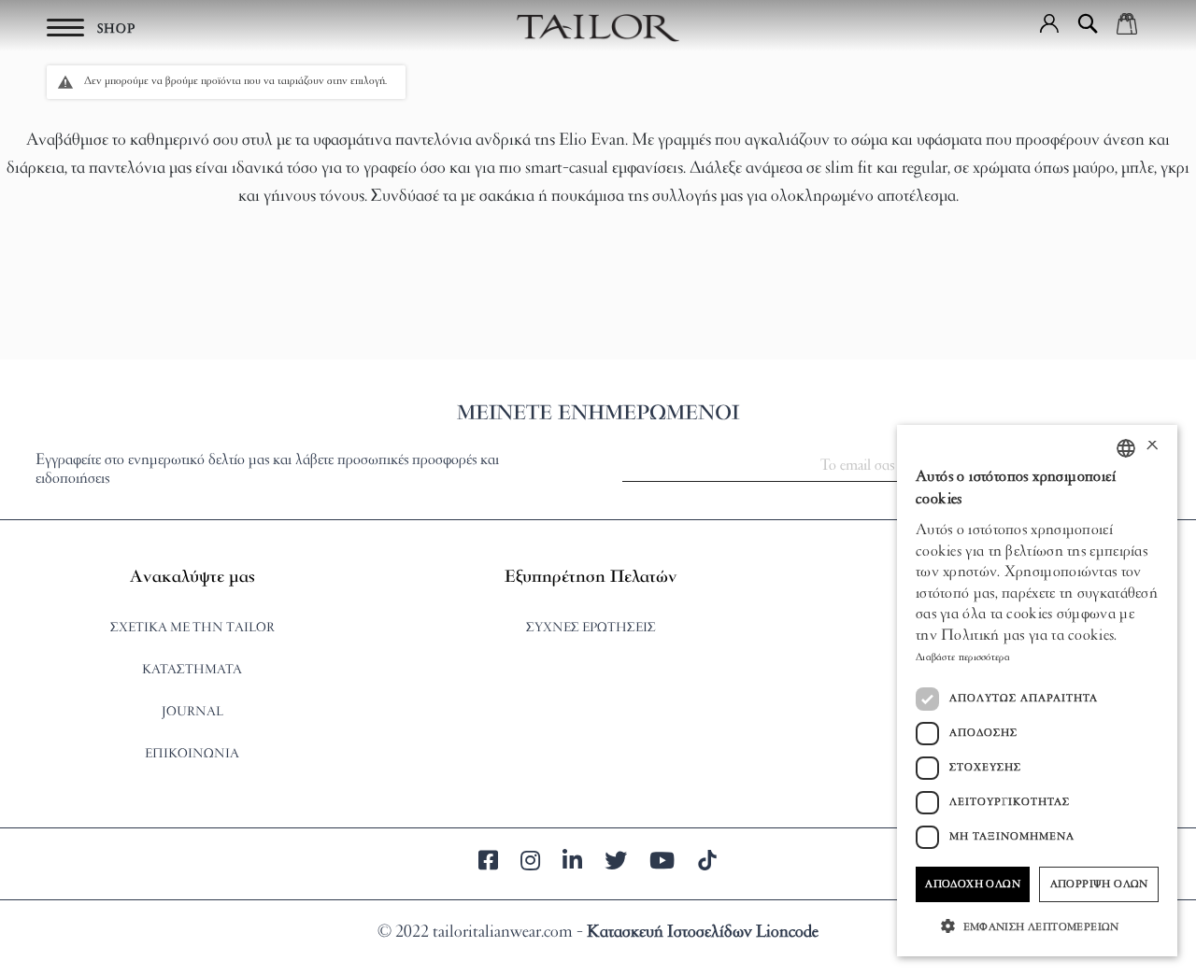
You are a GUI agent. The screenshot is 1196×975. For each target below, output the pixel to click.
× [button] (1152, 448)
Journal (192, 712)
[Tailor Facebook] (488, 864)
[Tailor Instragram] (530, 864)
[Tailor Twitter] (616, 864)
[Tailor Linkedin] (572, 864)
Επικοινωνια (192, 754)
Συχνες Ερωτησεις (591, 628)
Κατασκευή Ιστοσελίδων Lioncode (703, 933)
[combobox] (1126, 448)
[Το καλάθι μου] (1127, 23)
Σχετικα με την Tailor (192, 628)
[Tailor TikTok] (707, 864)
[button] (1049, 23)
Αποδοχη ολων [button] (972, 884)
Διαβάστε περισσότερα (963, 657)
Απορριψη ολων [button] (1099, 884)
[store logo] (598, 28)
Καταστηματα (192, 670)
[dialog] (1037, 690)
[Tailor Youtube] (662, 864)
